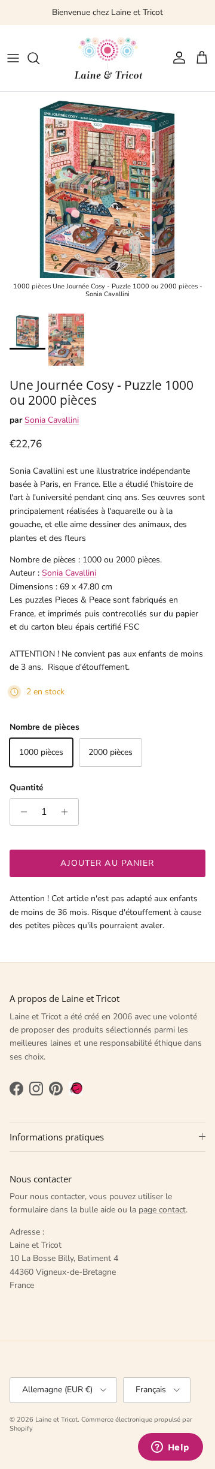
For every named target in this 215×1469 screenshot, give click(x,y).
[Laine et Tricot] (107, 58)
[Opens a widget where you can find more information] (170, 1448)
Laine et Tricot (56, 1419)
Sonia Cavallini (51, 420)
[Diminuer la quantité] (20, 812)
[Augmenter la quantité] (67, 812)
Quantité (27, 787)
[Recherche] (39, 58)
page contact (162, 1209)
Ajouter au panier (107, 863)
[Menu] (13, 58)
